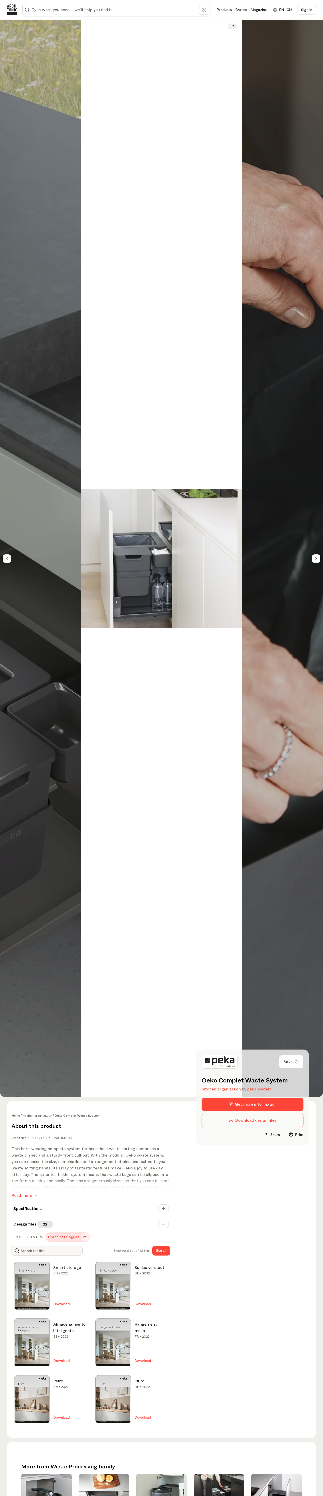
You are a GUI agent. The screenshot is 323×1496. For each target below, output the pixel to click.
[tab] (18, 1237)
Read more (22, 1195)
